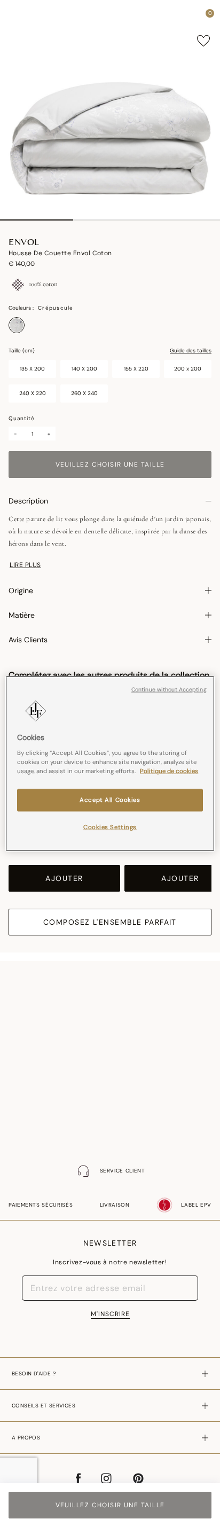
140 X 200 (84, 368)
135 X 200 (32, 368)
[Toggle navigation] (18, 16)
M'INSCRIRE (110, 1314)
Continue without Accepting (169, 689)
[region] (109, 764)
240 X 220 (32, 393)
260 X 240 (84, 393)
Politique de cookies (169, 771)
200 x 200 (187, 368)
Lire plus (25, 565)
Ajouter (64, 878)
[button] (190, 16)
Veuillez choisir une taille (110, 464)
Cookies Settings (110, 827)
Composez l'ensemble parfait (110, 922)
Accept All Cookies (110, 800)
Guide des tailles (190, 350)
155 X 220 (136, 368)
